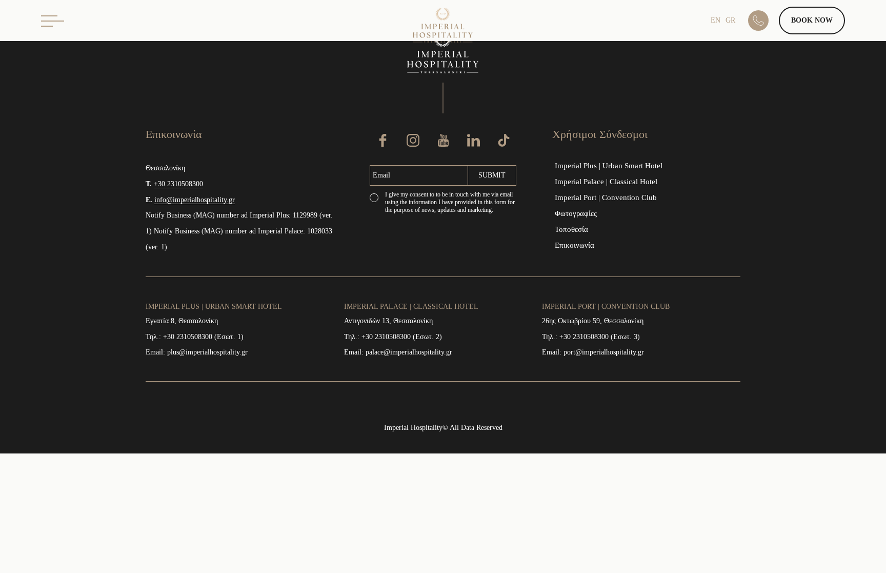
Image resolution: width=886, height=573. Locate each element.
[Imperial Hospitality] (443, 27)
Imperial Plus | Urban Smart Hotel (608, 166)
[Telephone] (763, 20)
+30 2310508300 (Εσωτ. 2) (401, 337)
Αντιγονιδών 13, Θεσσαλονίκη (388, 321)
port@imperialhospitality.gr (603, 352)
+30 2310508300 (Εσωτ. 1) (203, 337)
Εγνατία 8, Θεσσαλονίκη (182, 321)
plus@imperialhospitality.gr (207, 352)
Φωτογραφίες (576, 213)
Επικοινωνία (574, 245)
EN (715, 20)
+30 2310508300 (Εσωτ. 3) (599, 337)
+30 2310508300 (178, 184)
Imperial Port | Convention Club (606, 197)
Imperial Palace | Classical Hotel (606, 181)
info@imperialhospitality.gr (194, 200)
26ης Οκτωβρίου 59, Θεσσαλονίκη (592, 321)
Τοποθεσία (571, 229)
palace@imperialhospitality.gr (409, 352)
